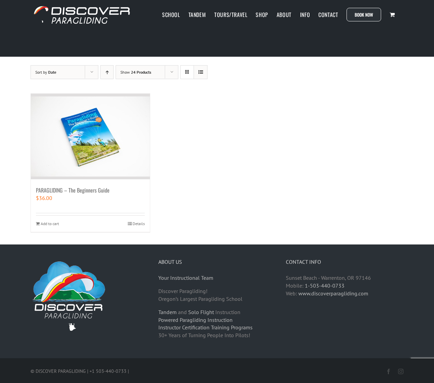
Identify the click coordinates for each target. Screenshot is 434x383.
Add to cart (50, 223)
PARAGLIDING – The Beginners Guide (73, 190)
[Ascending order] (107, 72)
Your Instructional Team (185, 277)
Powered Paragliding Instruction (195, 319)
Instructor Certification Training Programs (205, 327)
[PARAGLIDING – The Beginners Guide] (90, 136)
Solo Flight (201, 312)
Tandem (167, 312)
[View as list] (200, 72)
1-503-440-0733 (324, 285)
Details (139, 223)
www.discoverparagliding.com (333, 293)
